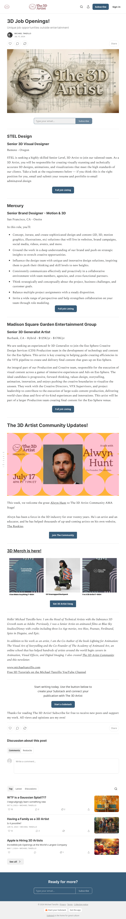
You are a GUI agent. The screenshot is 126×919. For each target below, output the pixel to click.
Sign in (116, 6)
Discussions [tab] (30, 788)
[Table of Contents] (3, 459)
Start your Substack (57, 910)
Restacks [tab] (27, 750)
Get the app (75, 910)
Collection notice (81, 904)
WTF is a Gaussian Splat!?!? (26, 797)
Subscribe (100, 6)
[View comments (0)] (17, 44)
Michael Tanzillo (22, 33)
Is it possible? (14, 823)
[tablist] (20, 750)
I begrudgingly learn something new (26, 801)
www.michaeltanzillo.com (23, 667)
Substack (50, 915)
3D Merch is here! (24, 550)
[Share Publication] (88, 7)
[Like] (10, 44)
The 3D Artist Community (98, 655)
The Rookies (15, 526)
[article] (63, 803)
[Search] (81, 7)
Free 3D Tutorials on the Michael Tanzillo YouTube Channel (46, 672)
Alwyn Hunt (58, 503)
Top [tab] (10, 788)
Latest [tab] (19, 788)
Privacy (63, 904)
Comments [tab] (14, 750)
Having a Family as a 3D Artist (28, 819)
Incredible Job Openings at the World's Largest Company (37, 844)
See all (13, 861)
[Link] (2, 136)
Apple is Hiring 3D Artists (25, 840)
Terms (70, 904)
